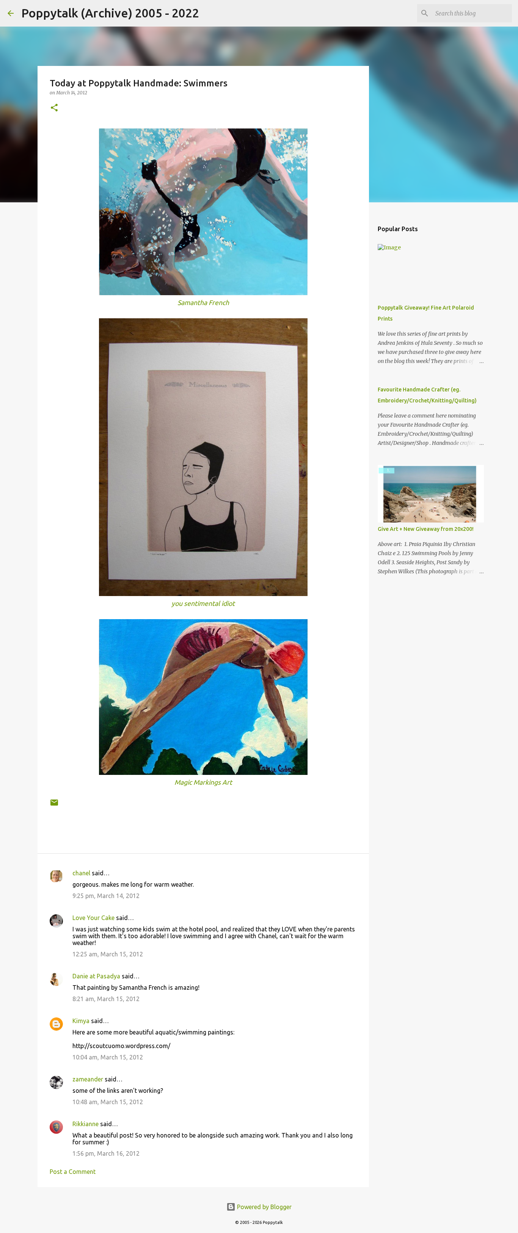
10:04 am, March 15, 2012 (107, 1057)
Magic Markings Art (203, 782)
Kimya (80, 1020)
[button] (54, 108)
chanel (81, 873)
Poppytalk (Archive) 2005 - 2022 (110, 13)
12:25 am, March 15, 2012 (107, 954)
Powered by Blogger (263, 1206)
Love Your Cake (93, 917)
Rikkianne (85, 1123)
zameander (87, 1079)
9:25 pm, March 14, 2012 (106, 895)
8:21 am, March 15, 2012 (106, 998)
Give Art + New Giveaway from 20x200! (426, 529)
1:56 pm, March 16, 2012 (106, 1153)
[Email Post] (54, 805)
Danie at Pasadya (96, 976)
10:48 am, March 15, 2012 (107, 1101)
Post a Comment (73, 1171)
